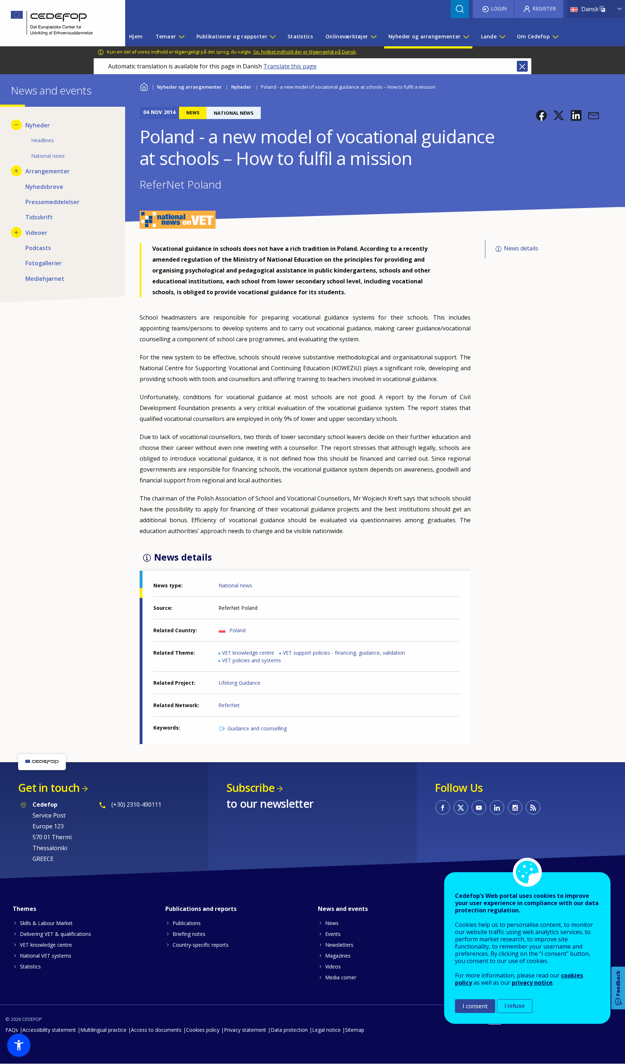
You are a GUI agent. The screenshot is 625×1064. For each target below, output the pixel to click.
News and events (343, 909)
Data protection (289, 1029)
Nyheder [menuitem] (37, 125)
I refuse (515, 1006)
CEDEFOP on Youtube (479, 807)
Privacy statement (245, 1029)
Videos (333, 966)
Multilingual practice (103, 1029)
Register (544, 8)
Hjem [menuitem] (136, 36)
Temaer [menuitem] (166, 36)
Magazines (337, 955)
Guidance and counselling (257, 728)
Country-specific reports (201, 944)
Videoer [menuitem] (36, 233)
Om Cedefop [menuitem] (533, 36)
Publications (187, 923)
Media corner (340, 977)
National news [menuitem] (48, 155)
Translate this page (289, 66)
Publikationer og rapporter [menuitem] (231, 36)
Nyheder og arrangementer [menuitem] (424, 36)
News (332, 923)
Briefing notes (189, 933)
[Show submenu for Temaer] (181, 36)
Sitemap (354, 1029)
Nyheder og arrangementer (189, 87)
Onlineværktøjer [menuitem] (347, 36)
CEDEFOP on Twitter (461, 807)
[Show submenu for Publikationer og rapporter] (272, 36)
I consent (475, 1006)
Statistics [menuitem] (300, 36)
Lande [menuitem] (489, 36)
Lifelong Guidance (239, 682)
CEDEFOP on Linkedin (497, 807)
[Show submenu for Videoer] (16, 232)
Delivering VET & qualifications (55, 933)
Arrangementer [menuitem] (47, 171)
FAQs (11, 1029)
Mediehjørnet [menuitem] (44, 279)
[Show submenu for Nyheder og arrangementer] (465, 36)
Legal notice (326, 1029)
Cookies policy (203, 1029)
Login (499, 8)
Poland (237, 630)
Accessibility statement (49, 1029)
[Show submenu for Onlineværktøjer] (373, 36)
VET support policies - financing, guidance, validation (344, 652)
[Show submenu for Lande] (502, 36)
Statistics (30, 966)
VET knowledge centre (248, 652)
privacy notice (532, 983)
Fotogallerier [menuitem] (43, 263)
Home (144, 85)
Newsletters (339, 944)
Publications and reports (201, 909)
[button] (541, 115)
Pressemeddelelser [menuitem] (52, 202)
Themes (24, 909)
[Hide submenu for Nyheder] (16, 124)
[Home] (57, 23)
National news (235, 585)
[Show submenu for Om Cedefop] (555, 36)
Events (333, 933)
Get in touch (49, 787)
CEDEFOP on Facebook (442, 807)
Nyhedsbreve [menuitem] (44, 187)
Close (522, 66)
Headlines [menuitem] (42, 140)
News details (521, 248)
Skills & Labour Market (46, 923)
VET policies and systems (251, 660)
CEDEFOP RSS (533, 807)
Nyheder (241, 87)
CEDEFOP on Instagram (515, 807)
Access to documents (156, 1029)
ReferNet (229, 705)
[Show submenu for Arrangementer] (16, 170)
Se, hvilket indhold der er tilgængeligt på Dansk (304, 51)
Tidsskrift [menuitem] (39, 217)
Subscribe (250, 787)
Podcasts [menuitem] (38, 248)
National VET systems (45, 955)
